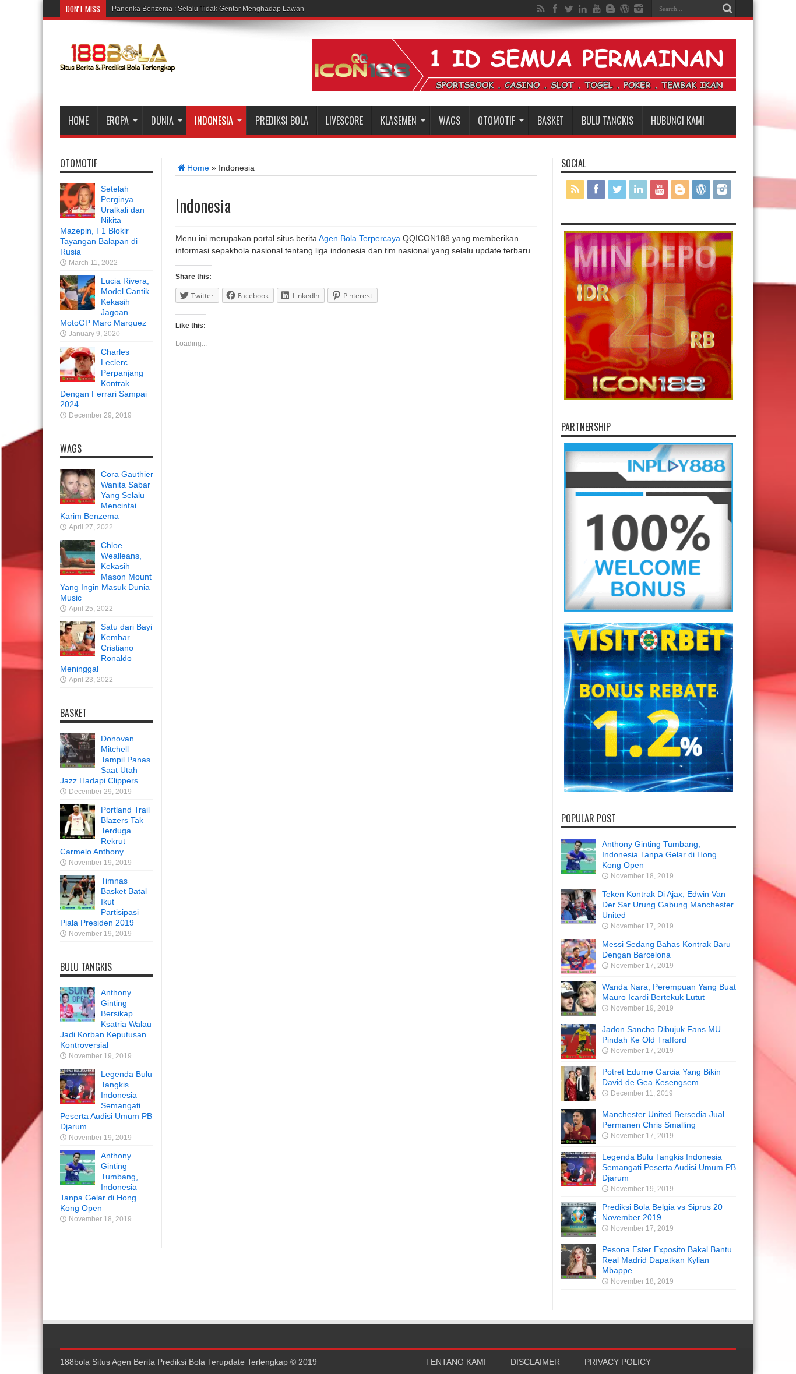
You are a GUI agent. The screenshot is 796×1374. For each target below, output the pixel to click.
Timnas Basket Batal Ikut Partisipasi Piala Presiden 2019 (103, 901)
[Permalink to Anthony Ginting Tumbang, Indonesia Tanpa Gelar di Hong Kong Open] (77, 1182)
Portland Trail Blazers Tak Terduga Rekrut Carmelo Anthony (105, 830)
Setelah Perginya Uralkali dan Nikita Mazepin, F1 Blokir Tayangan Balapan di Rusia (102, 220)
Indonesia (214, 121)
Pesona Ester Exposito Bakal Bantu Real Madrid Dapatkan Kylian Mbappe (667, 1260)
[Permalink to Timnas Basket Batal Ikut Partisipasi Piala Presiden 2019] (77, 907)
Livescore (344, 121)
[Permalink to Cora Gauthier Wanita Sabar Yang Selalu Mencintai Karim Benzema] (77, 501)
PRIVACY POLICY (617, 1361)
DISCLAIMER (535, 1361)
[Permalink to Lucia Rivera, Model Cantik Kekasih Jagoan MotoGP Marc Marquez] (77, 307)
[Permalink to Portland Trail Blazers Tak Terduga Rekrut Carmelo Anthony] (77, 836)
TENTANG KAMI (455, 1361)
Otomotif (496, 121)
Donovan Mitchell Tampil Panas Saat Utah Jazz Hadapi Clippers (105, 759)
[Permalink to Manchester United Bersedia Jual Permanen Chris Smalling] (578, 1141)
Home (78, 121)
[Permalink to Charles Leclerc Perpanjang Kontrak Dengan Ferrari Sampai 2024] (77, 378)
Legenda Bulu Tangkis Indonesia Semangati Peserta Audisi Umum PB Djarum (669, 1167)
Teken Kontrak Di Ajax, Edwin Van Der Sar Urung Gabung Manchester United (668, 904)
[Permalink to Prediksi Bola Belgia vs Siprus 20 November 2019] (578, 1233)
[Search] (727, 8)
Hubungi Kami (678, 121)
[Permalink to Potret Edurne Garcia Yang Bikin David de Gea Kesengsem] (578, 1098)
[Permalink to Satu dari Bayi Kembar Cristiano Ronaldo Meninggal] (77, 653)
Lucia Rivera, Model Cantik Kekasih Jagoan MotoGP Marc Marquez (104, 301)
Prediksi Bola (281, 121)
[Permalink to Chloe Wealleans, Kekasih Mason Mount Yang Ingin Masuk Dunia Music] (77, 572)
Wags (449, 121)
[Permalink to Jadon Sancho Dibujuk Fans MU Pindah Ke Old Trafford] (578, 1056)
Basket (550, 121)
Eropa (117, 121)
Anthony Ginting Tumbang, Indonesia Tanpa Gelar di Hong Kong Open (659, 854)
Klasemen (399, 121)
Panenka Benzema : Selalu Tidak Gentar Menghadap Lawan (208, 9)
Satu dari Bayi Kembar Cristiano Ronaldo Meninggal (106, 647)
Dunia (162, 121)
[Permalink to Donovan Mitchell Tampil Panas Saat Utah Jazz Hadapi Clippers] (77, 765)
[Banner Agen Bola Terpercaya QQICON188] (524, 88)
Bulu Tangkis (607, 121)
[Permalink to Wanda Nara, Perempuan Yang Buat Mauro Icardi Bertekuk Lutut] (578, 1013)
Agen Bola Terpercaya (359, 238)
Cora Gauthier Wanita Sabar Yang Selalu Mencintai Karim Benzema (106, 495)
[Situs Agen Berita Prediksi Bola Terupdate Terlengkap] (118, 66)
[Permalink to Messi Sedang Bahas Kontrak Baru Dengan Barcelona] (578, 971)
